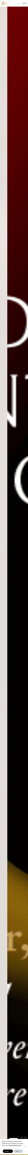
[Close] (25, 1147)
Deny (17, 1151)
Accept (7, 1151)
